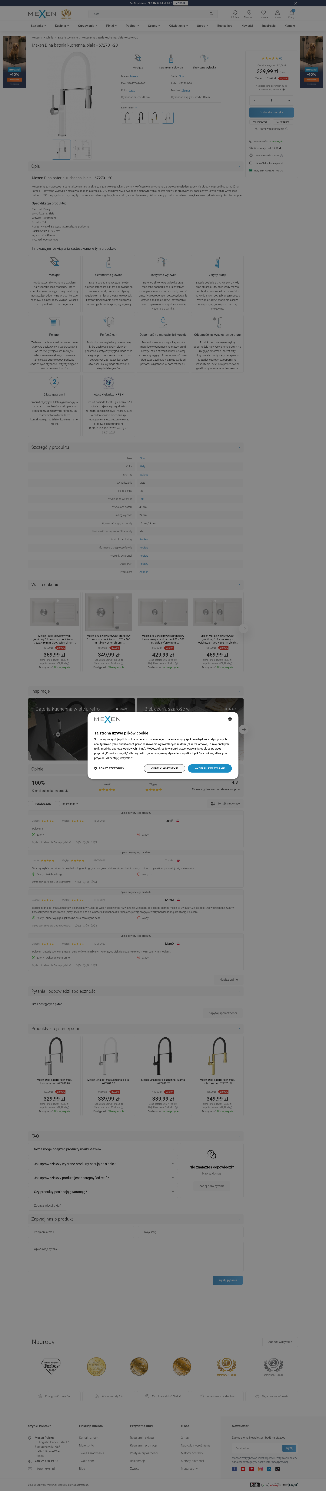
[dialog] (163, 745)
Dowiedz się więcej (147, 758)
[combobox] (230, 719)
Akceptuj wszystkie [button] (210, 768)
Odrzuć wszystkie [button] (164, 768)
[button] (109, 768)
